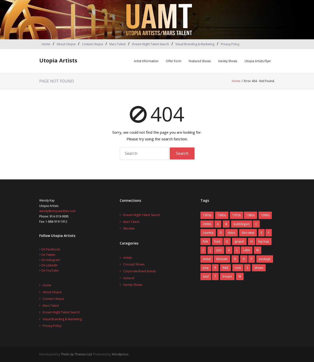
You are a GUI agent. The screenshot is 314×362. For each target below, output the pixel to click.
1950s (207, 215)
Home (46, 44)
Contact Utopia (92, 44)
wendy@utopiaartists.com (57, 211)
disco (231, 233)
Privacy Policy (230, 44)
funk (217, 241)
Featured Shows (200, 61)
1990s (265, 215)
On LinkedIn (49, 265)
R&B (225, 268)
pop (206, 268)
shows (258, 268)
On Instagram (50, 260)
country (208, 233)
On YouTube (50, 270)
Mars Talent (117, 44)
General (128, 278)
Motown (222, 259)
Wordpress (120, 354)
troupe (227, 276)
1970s (236, 215)
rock (238, 268)
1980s (250, 215)
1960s (222, 215)
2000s (207, 224)
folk (205, 241)
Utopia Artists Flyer (258, 61)
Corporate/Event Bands (139, 271)
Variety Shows (227, 61)
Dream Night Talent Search (150, 44)
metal (207, 259)
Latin (246, 250)
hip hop (263, 241)
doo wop (248, 233)
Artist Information (146, 61)
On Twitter (48, 255)
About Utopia (66, 44)
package (265, 259)
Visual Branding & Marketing (194, 44)
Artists (127, 258)
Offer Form (173, 61)
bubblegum (242, 224)
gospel (239, 241)
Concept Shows (133, 264)
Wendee (129, 228)
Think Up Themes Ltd (76, 354)
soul (206, 276)
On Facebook (50, 249)
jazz (219, 250)
